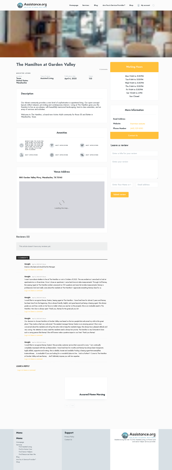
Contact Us (68, 439)
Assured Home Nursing (92, 394)
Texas (18, 78)
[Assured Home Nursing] (86, 385)
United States (22, 80)
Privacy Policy (69, 436)
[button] (153, 5)
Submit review (119, 194)
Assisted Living (23, 73)
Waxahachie (21, 83)
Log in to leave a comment (33, 269)
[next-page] (72, 406)
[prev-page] (67, 406)
